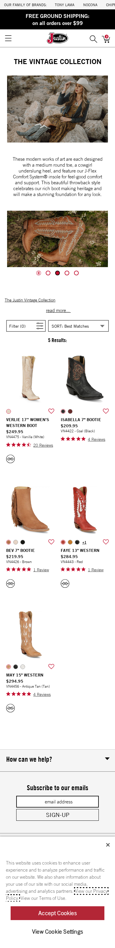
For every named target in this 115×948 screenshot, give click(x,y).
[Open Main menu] (8, 38)
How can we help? (29, 759)
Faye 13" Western (80, 550)
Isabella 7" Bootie (81, 419)
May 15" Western (24, 675)
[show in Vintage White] (22, 666)
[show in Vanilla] (8, 411)
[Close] (107, 844)
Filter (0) (24, 326)
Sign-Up (57, 814)
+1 (84, 542)
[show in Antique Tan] (8, 666)
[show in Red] (63, 542)
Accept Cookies (57, 913)
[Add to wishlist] (51, 411)
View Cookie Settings (57, 931)
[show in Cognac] (70, 542)
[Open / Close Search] (93, 38)
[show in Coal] (63, 411)
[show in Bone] (15, 542)
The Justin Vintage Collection (30, 300)
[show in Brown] (8, 542)
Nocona (90, 4)
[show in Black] (22, 542)
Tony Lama (64, 4)
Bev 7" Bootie (20, 550)
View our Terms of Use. (43, 898)
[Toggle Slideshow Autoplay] (38, 273)
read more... (58, 310)
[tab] (48, 273)
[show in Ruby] (70, 411)
